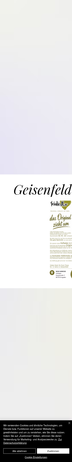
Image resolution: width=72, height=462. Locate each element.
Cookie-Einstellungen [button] (36, 457)
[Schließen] (67, 425)
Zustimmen (53, 451)
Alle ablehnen (19, 451)
